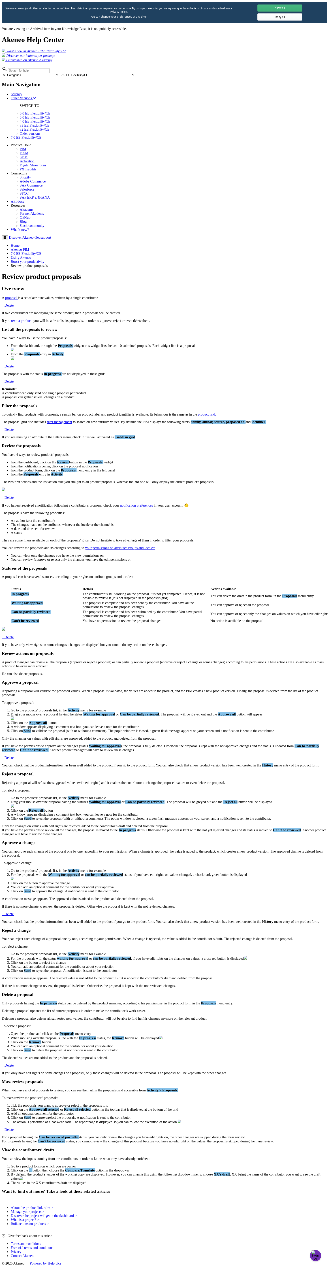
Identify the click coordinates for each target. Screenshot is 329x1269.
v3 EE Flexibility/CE (34, 125)
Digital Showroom (33, 165)
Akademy (27, 209)
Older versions (30, 133)
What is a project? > (25, 1220)
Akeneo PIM (20, 249)
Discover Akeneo (21, 237)
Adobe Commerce (33, 181)
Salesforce (27, 189)
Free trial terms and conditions (32, 1248)
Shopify (25, 177)
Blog (23, 221)
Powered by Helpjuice (45, 1263)
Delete (9, 305)
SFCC (24, 193)
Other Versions (22, 98)
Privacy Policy (118, 12)
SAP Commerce (31, 185)
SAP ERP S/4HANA (35, 197)
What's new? (20, 229)
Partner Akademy (32, 213)
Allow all (280, 8)
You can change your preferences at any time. (118, 17)
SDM (24, 157)
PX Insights (28, 169)
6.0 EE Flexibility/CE (35, 113)
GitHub (25, 217)
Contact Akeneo (22, 1256)
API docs (17, 201)
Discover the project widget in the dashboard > (44, 1216)
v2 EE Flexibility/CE (34, 129)
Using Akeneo (21, 257)
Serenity (16, 94)
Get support (42, 237)
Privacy (16, 1252)
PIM (23, 149)
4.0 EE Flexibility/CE (35, 121)
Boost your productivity (27, 261)
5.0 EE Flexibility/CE (35, 117)
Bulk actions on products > (30, 1224)
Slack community (32, 225)
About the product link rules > (32, 1208)
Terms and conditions (26, 1244)
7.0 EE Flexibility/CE (26, 137)
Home (15, 245)
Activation (27, 161)
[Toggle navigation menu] (5, 237)
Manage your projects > (27, 1212)
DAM (24, 153)
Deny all (280, 17)
